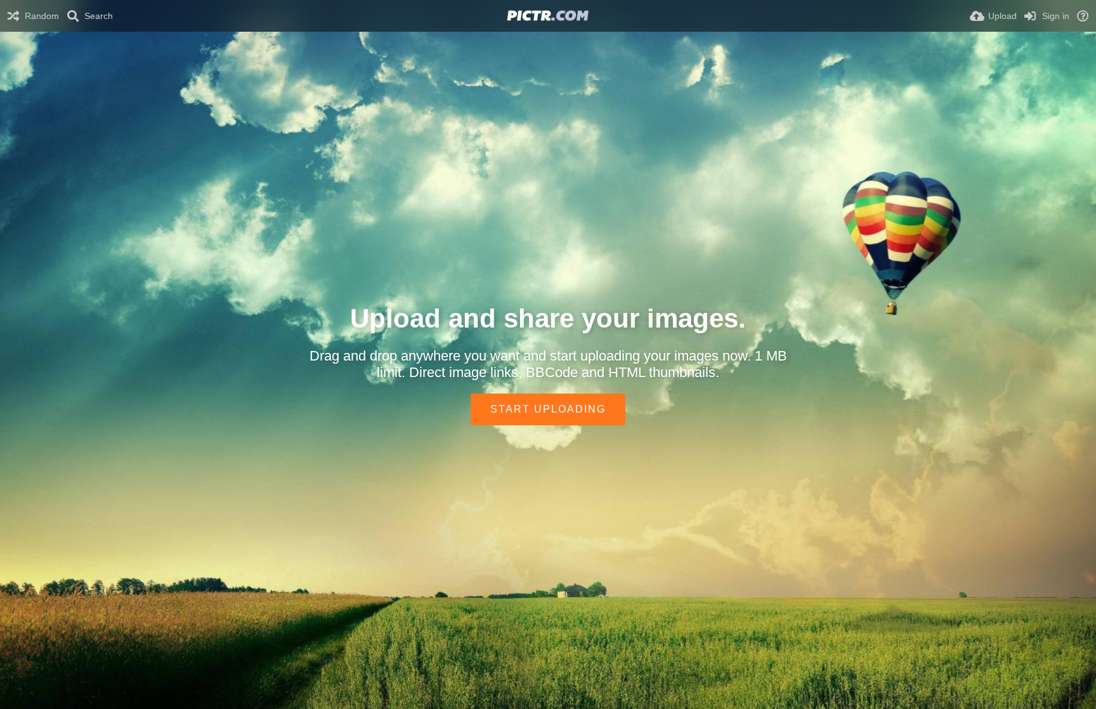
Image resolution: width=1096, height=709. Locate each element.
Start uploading (548, 409)
